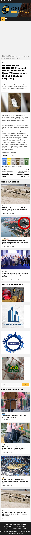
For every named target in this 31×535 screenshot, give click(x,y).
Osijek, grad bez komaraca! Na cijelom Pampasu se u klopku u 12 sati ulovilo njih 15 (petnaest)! (15, 242)
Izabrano (4, 238)
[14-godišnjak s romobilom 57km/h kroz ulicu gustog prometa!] (15, 402)
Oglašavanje (12, 524)
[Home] (3, 19)
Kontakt (24, 526)
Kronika (3, 413)
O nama (6, 524)
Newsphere (12, 533)
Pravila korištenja (21, 524)
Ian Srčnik (12, 419)
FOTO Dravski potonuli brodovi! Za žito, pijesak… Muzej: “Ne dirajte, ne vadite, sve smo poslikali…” (15, 209)
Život (3, 62)
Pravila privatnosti (9, 526)
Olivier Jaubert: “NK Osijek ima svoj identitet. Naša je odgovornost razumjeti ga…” (15, 481)
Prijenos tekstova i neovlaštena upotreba (15, 528)
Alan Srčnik (11, 213)
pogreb (9, 166)
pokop (13, 166)
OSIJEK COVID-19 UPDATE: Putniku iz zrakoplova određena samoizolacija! (23, 173)
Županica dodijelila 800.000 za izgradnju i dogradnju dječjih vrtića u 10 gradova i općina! (15, 275)
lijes (6, 166)
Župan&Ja (7, 271)
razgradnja (18, 166)
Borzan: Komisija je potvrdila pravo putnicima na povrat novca (7, 173)
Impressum (18, 526)
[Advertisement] (15, 37)
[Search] (29, 19)
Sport (3, 477)
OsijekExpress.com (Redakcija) (17, 84)
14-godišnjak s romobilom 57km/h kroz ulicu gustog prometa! (14, 416)
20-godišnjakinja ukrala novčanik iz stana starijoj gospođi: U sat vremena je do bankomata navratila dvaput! (15, 448)
